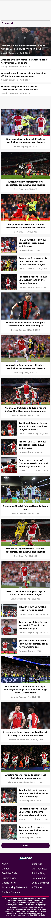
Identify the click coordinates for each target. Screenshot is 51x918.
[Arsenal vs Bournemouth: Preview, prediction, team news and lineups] (25, 355)
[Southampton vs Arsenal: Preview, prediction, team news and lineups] (25, 129)
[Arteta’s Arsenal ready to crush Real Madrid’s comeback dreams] (25, 765)
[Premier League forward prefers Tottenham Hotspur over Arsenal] (25, 90)
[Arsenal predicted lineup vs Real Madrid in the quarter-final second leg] (25, 722)
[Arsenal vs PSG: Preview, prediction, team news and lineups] (25, 447)
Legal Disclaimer (40, 882)
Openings (37, 864)
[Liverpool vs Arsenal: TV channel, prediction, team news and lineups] (25, 214)
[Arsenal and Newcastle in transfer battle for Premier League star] (25, 63)
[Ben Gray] (18, 146)
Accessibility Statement (14, 887)
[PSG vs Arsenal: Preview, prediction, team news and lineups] (25, 245)
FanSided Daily (9, 873)
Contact (6, 868)
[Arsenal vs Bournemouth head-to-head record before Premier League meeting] (25, 263)
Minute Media (16, 899)
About (5, 864)
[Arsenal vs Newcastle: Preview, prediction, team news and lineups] (25, 172)
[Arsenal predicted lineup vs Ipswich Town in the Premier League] (25, 627)
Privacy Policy (9, 878)
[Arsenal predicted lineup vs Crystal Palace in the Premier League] (25, 581)
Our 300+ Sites (39, 868)
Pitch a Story (38, 873)
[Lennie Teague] (26, 268)
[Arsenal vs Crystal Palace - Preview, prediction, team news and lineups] (25, 539)
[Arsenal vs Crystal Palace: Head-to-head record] (25, 496)
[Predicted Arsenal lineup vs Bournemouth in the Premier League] (25, 282)
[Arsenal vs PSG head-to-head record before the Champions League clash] (25, 398)
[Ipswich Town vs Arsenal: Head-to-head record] (25, 610)
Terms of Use (39, 878)
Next (25, 845)
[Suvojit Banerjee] (9, 53)
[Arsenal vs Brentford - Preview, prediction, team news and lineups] (25, 832)
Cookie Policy (9, 882)
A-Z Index (37, 887)
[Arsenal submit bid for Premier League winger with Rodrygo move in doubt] (25, 41)
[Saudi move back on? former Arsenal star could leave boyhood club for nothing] (25, 465)
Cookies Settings (11, 892)
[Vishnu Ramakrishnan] (26, 470)
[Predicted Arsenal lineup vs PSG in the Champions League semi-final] (25, 428)
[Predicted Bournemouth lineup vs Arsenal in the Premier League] (25, 312)
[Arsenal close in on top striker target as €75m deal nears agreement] (25, 76)
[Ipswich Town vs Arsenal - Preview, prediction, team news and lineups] (25, 646)
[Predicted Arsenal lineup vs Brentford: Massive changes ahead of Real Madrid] (25, 814)
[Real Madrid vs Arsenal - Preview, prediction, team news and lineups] (25, 795)
